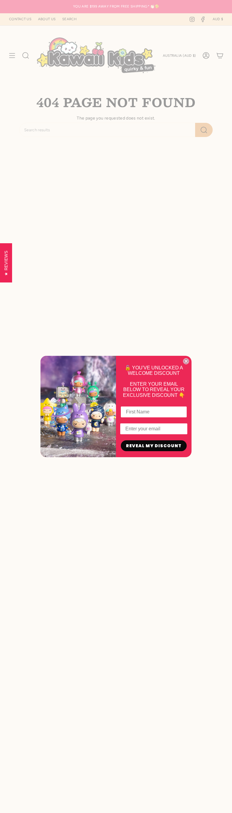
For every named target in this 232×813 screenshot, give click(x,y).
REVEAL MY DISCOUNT (154, 446)
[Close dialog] (186, 361)
